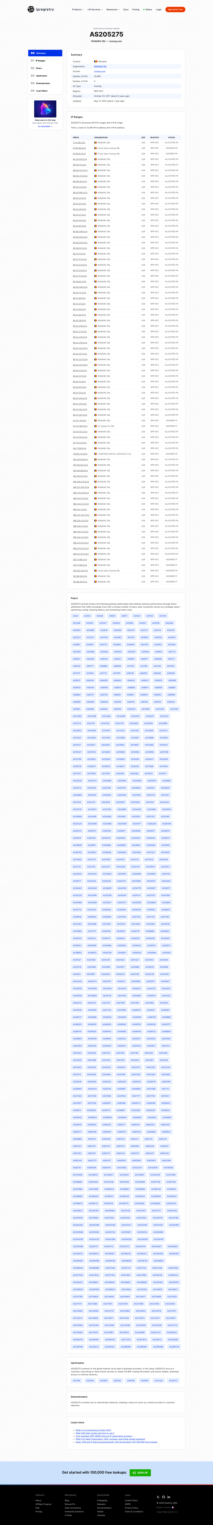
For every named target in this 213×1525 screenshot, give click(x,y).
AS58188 (121, 1103)
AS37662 (150, 924)
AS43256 (77, 988)
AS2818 (103, 630)
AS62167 (92, 1153)
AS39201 (120, 938)
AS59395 (135, 1110)
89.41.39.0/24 (79, 315)
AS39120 (77, 938)
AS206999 (94, 1268)
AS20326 (77, 780)
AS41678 (149, 967)
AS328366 (173, 1339)
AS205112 (108, 1246)
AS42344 (77, 981)
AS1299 (76, 1380)
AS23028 (135, 802)
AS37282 (77, 924)
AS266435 (110, 1339)
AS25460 (107, 823)
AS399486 (158, 1346)
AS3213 (144, 630)
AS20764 (91, 788)
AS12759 (105, 723)
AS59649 (107, 1117)
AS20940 (121, 795)
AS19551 (149, 773)
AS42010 (120, 974)
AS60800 (151, 1132)
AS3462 (117, 637)
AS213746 (124, 1318)
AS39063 (164, 931)
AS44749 (122, 995)
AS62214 (120, 1153)
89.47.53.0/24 (79, 393)
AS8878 (144, 694)
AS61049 (106, 1139)
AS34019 (122, 874)
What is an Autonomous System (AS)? (93, 1430)
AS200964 (110, 1210)
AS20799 (121, 788)
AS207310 (141, 1268)
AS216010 (124, 1332)
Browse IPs (70, 1504)
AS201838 (78, 1218)
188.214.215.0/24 (81, 504)
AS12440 (106, 716)
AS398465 (142, 1346)
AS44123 (151, 988)
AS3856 (144, 637)
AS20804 (136, 788)
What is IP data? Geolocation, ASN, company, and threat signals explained (110, 1439)
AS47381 (135, 1003)
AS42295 (164, 974)
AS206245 (126, 1253)
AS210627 (173, 1289)
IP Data (68, 1515)
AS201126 (125, 1210)
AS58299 (150, 1103)
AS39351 (77, 945)
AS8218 (130, 673)
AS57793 (150, 1096)
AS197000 (93, 1182)
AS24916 (92, 816)
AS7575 (76, 673)
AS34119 (166, 874)
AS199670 (77, 1203)
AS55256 (136, 1074)
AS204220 (94, 1239)
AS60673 (121, 1132)
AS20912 (92, 795)
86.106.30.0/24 (80, 181)
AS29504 (150, 838)
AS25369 (92, 823)
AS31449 (165, 852)
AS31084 (136, 852)
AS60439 (92, 1132)
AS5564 (145, 651)
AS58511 (77, 1110)
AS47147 (106, 1003)
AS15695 (149, 752)
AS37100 (136, 917)
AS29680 (121, 845)
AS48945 (106, 1024)
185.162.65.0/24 (80, 465)
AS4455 (172, 637)
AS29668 (106, 845)
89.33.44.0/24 (79, 220)
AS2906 (117, 630)
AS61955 (135, 1146)
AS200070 (171, 1203)
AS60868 (77, 1139)
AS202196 (173, 1218)
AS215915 (93, 1332)
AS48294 (107, 1017)
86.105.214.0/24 (80, 176)
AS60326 (165, 1124)
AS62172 (106, 1153)
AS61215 (149, 1139)
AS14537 (91, 745)
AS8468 (172, 680)
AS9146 (144, 702)
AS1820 (116, 623)
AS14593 (105, 745)
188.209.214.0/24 (81, 481)
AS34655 (107, 888)
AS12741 (91, 723)
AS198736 (156, 1189)
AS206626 (126, 1261)
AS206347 (142, 1253)
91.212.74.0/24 (79, 420)
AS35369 (77, 902)
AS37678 (165, 924)
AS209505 (78, 1289)
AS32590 (120, 866)
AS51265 (163, 1053)
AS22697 (120, 802)
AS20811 (151, 788)
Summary (38, 53)
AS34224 (91, 881)
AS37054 (121, 917)
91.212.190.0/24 (80, 426)
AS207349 (157, 1268)
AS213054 (140, 1311)
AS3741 (131, 637)
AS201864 (93, 1218)
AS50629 (106, 1046)
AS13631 (135, 737)
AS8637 (117, 687)
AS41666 (135, 967)
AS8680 (158, 687)
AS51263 (149, 1053)
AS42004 (105, 974)
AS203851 (126, 1232)
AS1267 (89, 623)
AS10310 (131, 709)
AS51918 (164, 1060)
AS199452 (140, 1196)
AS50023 (121, 1038)
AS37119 (150, 917)
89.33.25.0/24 (79, 203)
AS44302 (166, 988)
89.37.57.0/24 (79, 254)
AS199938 (139, 1203)
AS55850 (92, 1081)
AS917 (124, 616)
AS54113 (77, 1074)
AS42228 (149, 974)
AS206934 (78, 1268)
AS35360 (165, 895)
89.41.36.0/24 (79, 298)
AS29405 (120, 838)
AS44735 (107, 995)
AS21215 (151, 795)
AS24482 (151, 809)
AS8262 (143, 673)
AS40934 (136, 952)
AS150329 (155, 1175)
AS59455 (165, 1110)
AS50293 (151, 1038)
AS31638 (163, 859)
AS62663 (121, 1160)
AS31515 (135, 859)
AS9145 (130, 702)
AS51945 (92, 1067)
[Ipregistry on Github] (164, 1498)
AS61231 (163, 1139)
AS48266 (92, 1017)
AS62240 (164, 1153)
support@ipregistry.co (167, 1512)
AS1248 (76, 623)
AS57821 (165, 1096)
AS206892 (159, 1261)
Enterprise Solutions (74, 1511)
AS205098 (78, 1246)
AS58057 (106, 1103)
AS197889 (77, 1189)
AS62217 (135, 1153)
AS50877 (151, 1046)
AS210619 (157, 1289)
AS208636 (110, 1282)
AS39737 (173, 1380)
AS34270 (121, 881)
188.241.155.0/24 (81, 554)
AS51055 (92, 1053)
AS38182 (121, 931)
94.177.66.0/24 (79, 448)
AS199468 (156, 1196)
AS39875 (92, 952)
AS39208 (150, 938)
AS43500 (107, 988)
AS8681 (172, 687)
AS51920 (77, 1067)
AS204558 (126, 1239)
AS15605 (106, 752)
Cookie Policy (131, 1500)
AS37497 (106, 924)
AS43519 (122, 988)
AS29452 (135, 838)
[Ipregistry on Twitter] (158, 1498)
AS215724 (172, 1325)
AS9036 (90, 702)
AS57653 (121, 1096)
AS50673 (121, 1046)
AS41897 (91, 974)
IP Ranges (38, 60)
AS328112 (157, 1339)
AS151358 (170, 1175)
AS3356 (90, 1380)
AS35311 (137, 895)
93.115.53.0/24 (80, 443)
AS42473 (92, 981)
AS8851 (130, 694)
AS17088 (149, 766)
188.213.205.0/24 (81, 487)
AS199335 (124, 1196)
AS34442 (77, 888)
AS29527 (165, 838)
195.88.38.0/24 (80, 576)
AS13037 (106, 730)
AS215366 (109, 1325)
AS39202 (135, 938)
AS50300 (166, 1038)
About (38, 1500)
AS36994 (106, 917)
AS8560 (104, 687)
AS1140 (162, 616)
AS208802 (126, 1282)
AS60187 (135, 1124)
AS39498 (106, 945)
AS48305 (122, 1017)
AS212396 (138, 1304)
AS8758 (103, 694)
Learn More (39, 90)
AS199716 (108, 1203)
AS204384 (110, 1239)
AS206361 (174, 1253)
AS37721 (92, 931)
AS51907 (149, 1060)
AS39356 (92, 945)
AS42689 (135, 981)
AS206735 (142, 1261)
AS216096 (140, 1332)
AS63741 (77, 1167)
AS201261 (141, 1210)
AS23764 (107, 809)
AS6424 (104, 659)
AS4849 (130, 644)
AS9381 (76, 709)
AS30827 (92, 852)
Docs (125, 9)
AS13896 (149, 737)
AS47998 (121, 1010)
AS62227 (149, 1153)
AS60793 (136, 1132)
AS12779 (119, 723)
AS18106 (120, 773)
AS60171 (121, 1124)
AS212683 (78, 1311)
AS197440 (124, 1182)
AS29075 (165, 831)
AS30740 (77, 852)
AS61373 (106, 1146)
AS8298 (171, 673)
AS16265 (164, 759)
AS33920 (107, 874)
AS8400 (117, 680)
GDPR (127, 1504)
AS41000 (166, 952)
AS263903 (172, 1332)
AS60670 (107, 1132)
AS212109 (123, 1304)
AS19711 (162, 773)
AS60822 (166, 1132)
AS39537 (151, 945)
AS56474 (136, 1081)
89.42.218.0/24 (80, 337)
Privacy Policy (131, 1508)
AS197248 (109, 1182)
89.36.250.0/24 (80, 242)
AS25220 (77, 823)
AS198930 (93, 1196)
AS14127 (77, 745)
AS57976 (92, 1103)
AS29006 (136, 831)
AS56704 (92, 1089)
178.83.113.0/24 (80, 454)
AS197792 (171, 1182)
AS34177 (77, 881)
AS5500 (118, 651)
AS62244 (77, 1160)
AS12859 (148, 723)
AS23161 (150, 802)
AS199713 (93, 1203)
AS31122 (151, 852)
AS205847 (156, 1246)
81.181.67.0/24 (79, 153)
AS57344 (77, 1096)
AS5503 (131, 651)
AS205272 (124, 1246)
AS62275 (92, 1160)
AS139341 (124, 1175)
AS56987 (121, 1089)
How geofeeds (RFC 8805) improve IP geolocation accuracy (104, 1436)
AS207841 (125, 1275)
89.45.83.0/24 (79, 387)
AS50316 (92, 1046)
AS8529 (76, 687)
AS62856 (136, 1160)
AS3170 (130, 630)
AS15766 (164, 752)
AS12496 (121, 716)
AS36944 (92, 917)
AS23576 (77, 809)
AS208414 (78, 1282)
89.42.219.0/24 (80, 342)
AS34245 (106, 881)
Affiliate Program (43, 1504)
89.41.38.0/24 (79, 309)
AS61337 (92, 1146)
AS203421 (158, 1225)
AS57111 (165, 1089)
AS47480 (149, 1003)
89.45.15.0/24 (79, 381)
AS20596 (137, 780)
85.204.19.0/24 (80, 159)
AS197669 (140, 1182)
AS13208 (149, 730)
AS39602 (77, 952)
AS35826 (106, 909)
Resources (111, 9)
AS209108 (158, 1282)
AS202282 (78, 1225)
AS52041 (121, 1067)
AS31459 (77, 859)
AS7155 (130, 666)
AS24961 (121, 816)
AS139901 (139, 1175)
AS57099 (151, 1089)
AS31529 (149, 859)
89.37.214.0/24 (80, 270)
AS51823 (135, 1060)
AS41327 (135, 960)
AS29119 (77, 838)
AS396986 (126, 1346)
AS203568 (78, 1232)
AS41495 (106, 967)
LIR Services (94, 9)
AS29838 (150, 845)
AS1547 (102, 623)
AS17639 (91, 773)
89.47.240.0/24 (80, 398)
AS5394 (171, 644)
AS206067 (110, 1253)
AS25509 (122, 823)
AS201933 (109, 1218)
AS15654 (135, 752)
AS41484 (91, 967)
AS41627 (120, 967)
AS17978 (106, 773)
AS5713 (171, 651)
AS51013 (166, 1046)
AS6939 (117, 666)
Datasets (101, 1504)
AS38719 (135, 931)
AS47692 (92, 1010)
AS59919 (77, 1124)
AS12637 (150, 716)
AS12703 (164, 716)
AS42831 (150, 981)
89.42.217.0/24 (80, 331)
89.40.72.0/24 (79, 292)
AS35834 (121, 909)
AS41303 (120, 960)
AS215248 (93, 1325)
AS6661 (131, 659)
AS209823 (110, 1289)
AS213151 (171, 1311)
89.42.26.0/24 (79, 320)
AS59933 (92, 1124)
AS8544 (90, 687)
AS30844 (121, 852)
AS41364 (164, 960)
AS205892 (173, 1246)
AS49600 (166, 1031)
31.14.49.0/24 (79, 142)
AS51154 (106, 1053)
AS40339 (107, 952)
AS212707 (109, 1311)
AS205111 (93, 1246)
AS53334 (165, 1067)
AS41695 (164, 967)
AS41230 (106, 960)
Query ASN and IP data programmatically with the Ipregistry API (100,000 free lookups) (117, 1442)
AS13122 (120, 730)
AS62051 (164, 1146)
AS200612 (78, 1210)
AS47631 (164, 1003)
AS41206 (91, 960)
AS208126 (157, 1275)
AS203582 (94, 1232)
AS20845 (165, 788)
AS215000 (78, 1325)
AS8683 (76, 694)
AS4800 (117, 644)
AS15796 (77, 759)
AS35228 (77, 895)
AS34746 (122, 888)
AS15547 (77, 752)
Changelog (102, 1500)
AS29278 (106, 838)
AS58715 (106, 1110)
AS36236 (136, 909)
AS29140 (91, 838)
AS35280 (107, 895)
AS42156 (135, 974)
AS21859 (106, 802)
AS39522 (136, 945)
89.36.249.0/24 (80, 237)
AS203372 (126, 1225)
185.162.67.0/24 (80, 476)
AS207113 (125, 1268)
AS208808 (142, 1282)
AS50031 (136, 1038)
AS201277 (156, 1210)
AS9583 (103, 709)
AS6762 (117, 1380)
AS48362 (137, 1017)
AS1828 (129, 623)
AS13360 (120, 737)
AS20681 (166, 780)
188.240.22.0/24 (80, 531)
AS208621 (93, 1282)
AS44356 (77, 995)
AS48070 (136, 1010)
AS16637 (120, 766)
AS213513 (77, 1318)
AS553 (87, 616)
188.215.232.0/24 (81, 515)
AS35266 (92, 895)
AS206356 (158, 1253)
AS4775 (103, 644)
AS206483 (78, 1261)
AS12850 (134, 723)
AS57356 (92, 1096)
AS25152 (150, 816)
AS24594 (166, 809)
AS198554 (109, 1189)
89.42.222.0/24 (80, 359)
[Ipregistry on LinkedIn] (169, 1498)
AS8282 (157, 673)
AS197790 (155, 1182)
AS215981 (108, 1332)
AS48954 (121, 1024)
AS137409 (77, 1175)
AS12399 (92, 716)
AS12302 (158, 1380)
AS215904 (78, 1332)
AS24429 (136, 809)
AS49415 (77, 1031)
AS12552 (135, 716)
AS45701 (92, 1003)
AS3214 (157, 630)
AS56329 (121, 1081)
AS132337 (137, 1167)
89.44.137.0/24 (80, 376)
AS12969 (163, 723)
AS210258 (142, 1289)
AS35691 (166, 902)
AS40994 (151, 952)
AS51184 (120, 1053)
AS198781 (171, 1189)
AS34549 (92, 888)
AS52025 (106, 1067)
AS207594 (78, 1275)
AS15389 (149, 745)
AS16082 (120, 759)
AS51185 (134, 1053)
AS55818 (77, 1081)
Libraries (101, 1515)
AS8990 (171, 694)
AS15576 (91, 752)
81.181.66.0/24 (79, 148)
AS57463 (107, 1096)
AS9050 (144, 1380)
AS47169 (120, 1003)
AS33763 (92, 874)
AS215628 (141, 1325)
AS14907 (135, 745)
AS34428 (166, 881)
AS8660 (131, 687)
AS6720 (76, 666)
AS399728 (174, 1346)
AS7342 (157, 666)
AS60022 (106, 1124)
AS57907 (77, 1103)
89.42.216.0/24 (80, 326)
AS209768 (94, 1289)
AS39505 (121, 945)
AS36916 (77, 917)
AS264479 (78, 1339)
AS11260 (146, 709)
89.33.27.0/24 (79, 215)
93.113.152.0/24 (80, 431)
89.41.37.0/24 (79, 304)
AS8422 (131, 680)
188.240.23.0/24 (80, 537)
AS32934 (150, 866)
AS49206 (151, 1024)
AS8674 (145, 687)
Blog (67, 1500)
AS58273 (136, 1103)
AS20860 (77, 795)
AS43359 (92, 988)
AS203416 (142, 1225)
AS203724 (110, 1232)
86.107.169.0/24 (80, 192)
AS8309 (103, 680)
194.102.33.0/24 (80, 570)
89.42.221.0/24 (80, 354)
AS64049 (91, 1167)
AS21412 (77, 802)
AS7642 (90, 673)
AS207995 (141, 1275)
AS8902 (157, 694)
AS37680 (77, 931)
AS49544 (136, 1031)
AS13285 (91, 737)
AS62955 (151, 1160)
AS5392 (158, 644)
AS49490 (121, 1031)
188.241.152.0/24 (81, 548)
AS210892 (109, 1296)
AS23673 (92, 809)
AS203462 (174, 1225)
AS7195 (143, 666)
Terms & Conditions (134, 1511)
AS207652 (94, 1275)
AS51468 (92, 1060)
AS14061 (164, 737)
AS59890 (166, 1117)
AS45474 (77, 1003)
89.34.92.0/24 (79, 226)
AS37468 (92, 924)
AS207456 (173, 1268)
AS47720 (107, 1010)
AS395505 (110, 1346)
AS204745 (158, 1239)
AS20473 (92, 780)
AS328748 (78, 1346)
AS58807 (120, 1110)
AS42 (75, 616)
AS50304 (77, 1046)
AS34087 (151, 874)
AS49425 (92, 1031)
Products (76, 9)
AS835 (112, 616)
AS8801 (117, 694)
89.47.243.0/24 (80, 415)
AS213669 (93, 1318)
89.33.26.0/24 (79, 209)
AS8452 (145, 680)
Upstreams (39, 75)
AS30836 (106, 852)
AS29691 (136, 845)
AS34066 (136, 874)
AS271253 (126, 1339)
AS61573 (120, 1146)
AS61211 (134, 1139)
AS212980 (125, 1311)
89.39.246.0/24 (80, 287)
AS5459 (76, 651)
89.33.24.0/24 (79, 198)
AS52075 (136, 1067)
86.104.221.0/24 (80, 170)
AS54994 (106, 1074)
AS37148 (165, 917)
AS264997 (94, 1339)
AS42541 (107, 981)
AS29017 (151, 831)
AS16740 (135, 766)
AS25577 (137, 823)
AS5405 (103, 1380)
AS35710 (77, 909)
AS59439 (150, 1110)
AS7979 (116, 673)
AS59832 (152, 1117)
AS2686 (90, 630)
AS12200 (160, 709)
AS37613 (121, 924)
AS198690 (140, 1189)
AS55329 (150, 1074)
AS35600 (151, 902)
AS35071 (166, 888)
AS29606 (77, 845)
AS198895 (78, 1196)
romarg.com (99, 71)
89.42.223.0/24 (80, 365)
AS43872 (136, 988)
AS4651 (76, 644)
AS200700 (94, 1210)
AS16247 (149, 759)
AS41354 (149, 960)
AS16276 (77, 766)
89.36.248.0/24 (80, 231)
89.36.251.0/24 (80, 248)
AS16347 (91, 766)
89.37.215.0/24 (80, 276)
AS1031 (136, 616)
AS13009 (92, 730)
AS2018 (155, 623)
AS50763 (136, 1046)
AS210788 (77, 1296)
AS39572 (166, 945)
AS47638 (77, 1010)
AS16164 (135, 759)
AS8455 (158, 680)
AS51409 (77, 1060)
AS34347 (151, 881)
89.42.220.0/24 (80, 348)
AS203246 (110, 1225)
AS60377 (77, 1132)
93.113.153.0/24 (80, 437)
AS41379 (77, 967)
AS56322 (106, 1081)
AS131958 (121, 1167)
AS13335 (106, 737)
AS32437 (106, 866)
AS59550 (77, 1117)
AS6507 (117, 659)
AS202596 (94, 1225)
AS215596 (125, 1325)
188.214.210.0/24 (81, 493)
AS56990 (136, 1089)
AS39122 (92, 938)
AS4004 (158, 637)
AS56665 (77, 1089)
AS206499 (94, 1261)
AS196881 (77, 1182)
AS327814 (141, 1339)
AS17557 (77, 773)
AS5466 (90, 651)
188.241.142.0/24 (81, 543)
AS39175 (106, 938)
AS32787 (135, 866)
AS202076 (157, 1218)
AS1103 (149, 616)
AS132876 (153, 1167)
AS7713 (103, 673)
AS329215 (93, 1346)
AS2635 (76, 630)
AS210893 (125, 1296)
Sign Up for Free (175, 9)
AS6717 (171, 659)
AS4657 (90, 644)
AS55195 (121, 1074)
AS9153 (157, 702)
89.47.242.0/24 (80, 409)
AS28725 (77, 831)
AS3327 (90, 637)
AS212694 (93, 1311)
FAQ (37, 1508)
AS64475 (106, 1167)
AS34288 (136, 881)
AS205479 (140, 1246)
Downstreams (40, 83)
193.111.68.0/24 (80, 559)
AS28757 (92, 831)
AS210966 (156, 1296)
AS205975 (78, 1253)
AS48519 (151, 1017)
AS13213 (163, 730)
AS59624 (92, 1117)
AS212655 (170, 1304)
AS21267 (165, 795)
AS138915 (93, 1175)
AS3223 (76, 637)
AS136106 (168, 1167)
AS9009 (76, 702)
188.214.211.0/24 (80, 498)
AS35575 (121, 902)
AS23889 (121, 809)
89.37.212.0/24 (80, 259)
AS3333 (104, 637)
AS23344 (164, 802)
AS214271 (155, 1318)
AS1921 (142, 623)
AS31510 (120, 859)
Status (149, 9)
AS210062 (126, 1289)
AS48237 (77, 1017)
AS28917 (121, 831)
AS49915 (107, 1038)
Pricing (135, 9)
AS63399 (166, 1160)
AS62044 (149, 1146)
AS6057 (76, 659)
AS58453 (165, 1103)
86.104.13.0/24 (79, 165)
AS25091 (136, 816)
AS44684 (92, 995)
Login (158, 9)
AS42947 (165, 981)
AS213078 (156, 1311)
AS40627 (122, 952)
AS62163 (77, 1153)
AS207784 (110, 1275)
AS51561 (121, 1060)
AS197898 (93, 1189)
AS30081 (165, 845)
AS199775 (124, 1203)
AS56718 (107, 1089)
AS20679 (151, 780)
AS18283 (134, 773)
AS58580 (91, 1110)
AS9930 (117, 709)
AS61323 (77, 1146)
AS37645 (135, 924)
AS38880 (150, 931)
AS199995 (155, 1203)
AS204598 (143, 1239)
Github (100, 1511)
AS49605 (77, 1038)
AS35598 (136, 902)
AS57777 (136, 1096)
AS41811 (77, 974)
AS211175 (77, 1304)
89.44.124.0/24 (80, 370)
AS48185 (165, 1010)
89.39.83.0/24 (79, 281)
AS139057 (108, 1175)
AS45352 (166, 995)
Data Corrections (73, 1508)
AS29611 (92, 845)
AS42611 (121, 981)
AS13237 (77, 737)
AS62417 (107, 1160)
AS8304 (90, 680)
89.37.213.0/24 (80, 265)
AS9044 (104, 702)
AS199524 (172, 1196)
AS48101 (151, 1010)
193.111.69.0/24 (80, 565)
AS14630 (120, 745)
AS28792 (106, 831)
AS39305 (165, 938)
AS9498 (90, 709)
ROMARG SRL (100, 66)
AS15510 (164, 745)
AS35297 (122, 895)
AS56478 (151, 1081)
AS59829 (137, 1117)
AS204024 (142, 1232)
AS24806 (77, 816)
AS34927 (151, 888)
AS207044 (110, 1268)
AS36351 (151, 909)
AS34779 (136, 888)
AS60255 (150, 1124)
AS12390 (77, 716)
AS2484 (169, 623)
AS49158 (136, 1024)
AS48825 (77, 1024)
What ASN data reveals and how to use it (95, 1433)
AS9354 (171, 702)
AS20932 (106, 795)
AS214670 (170, 1318)
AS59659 (122, 1117)
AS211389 (92, 1304)
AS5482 (104, 651)
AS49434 (106, 1031)
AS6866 (103, 666)
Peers (36, 68)
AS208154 (173, 1275)
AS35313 (151, 895)
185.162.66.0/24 (80, 470)
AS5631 (158, 651)
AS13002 (77, 730)
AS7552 (171, 666)
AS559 (100, 616)
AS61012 (92, 1139)
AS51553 (106, 1060)
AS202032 (125, 1218)
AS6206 (90, 659)
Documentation (104, 1508)
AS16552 (106, 766)
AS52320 (150, 1067)
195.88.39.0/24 (80, 582)
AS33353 (165, 866)
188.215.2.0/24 (80, 509)
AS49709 (92, 1038)
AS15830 (106, 759)
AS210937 (140, 1296)
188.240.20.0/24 (80, 520)
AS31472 (92, 859)
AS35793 (91, 909)
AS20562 (122, 780)
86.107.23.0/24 (80, 187)
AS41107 (77, 960)
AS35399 (92, 902)
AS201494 (172, 1210)
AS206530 (110, 1261)
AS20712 (77, 788)
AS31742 (91, 866)
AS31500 (106, 859)
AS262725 (156, 1332)
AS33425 (77, 874)
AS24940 (106, 816)
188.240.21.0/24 (80, 526)
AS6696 (158, 659)
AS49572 (151, 1031)
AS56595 (166, 1081)
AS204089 (158, 1232)
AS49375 (166, 1024)
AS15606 (120, 752)
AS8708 (131, 1380)
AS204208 (78, 1239)
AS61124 (121, 1139)
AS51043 (77, 1053)
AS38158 (106, 931)
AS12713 (77, 723)
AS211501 (107, 1304)
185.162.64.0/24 (80, 459)
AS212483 (154, 1304)
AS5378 (144, 644)
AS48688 (166, 1017)
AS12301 (174, 709)
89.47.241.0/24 (80, 404)
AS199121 (109, 1196)
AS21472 (91, 802)
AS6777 (90, 666)
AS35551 (107, 902)
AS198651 (124, 1189)
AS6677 (144, 659)
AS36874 (165, 909)
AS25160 (165, 816)
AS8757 (90, 694)
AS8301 (76, 680)
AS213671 (108, 1318)
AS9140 (117, 702)
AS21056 (136, 795)
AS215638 (156, 1325)
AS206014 (94, 1253)
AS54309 (91, 1074)
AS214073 (139, 1318)
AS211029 (172, 1296)
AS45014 (151, 995)
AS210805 (93, 1296)
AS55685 (165, 1074)
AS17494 (164, 766)
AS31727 (77, 866)
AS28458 (166, 823)
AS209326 (174, 1282)
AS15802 (91, 759)
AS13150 (135, 730)
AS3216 (170, 630)
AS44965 (136, 995)
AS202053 (141, 1218)
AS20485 (107, 780)
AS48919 (92, 1024)
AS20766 (106, 788)
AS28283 (151, 823)
